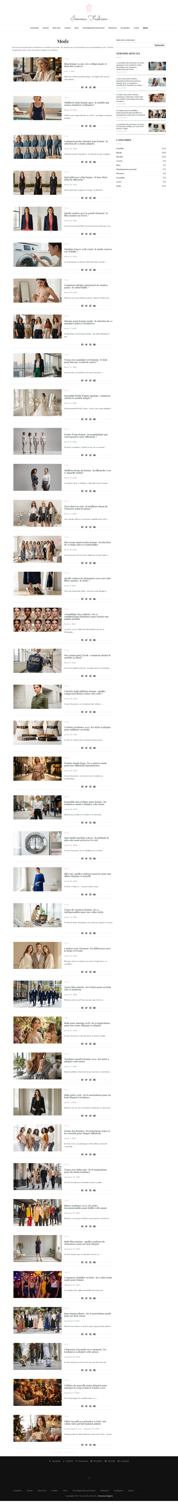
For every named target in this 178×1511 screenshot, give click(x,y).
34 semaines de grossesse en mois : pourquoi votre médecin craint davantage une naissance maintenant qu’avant (130, 65)
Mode (145, 28)
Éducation (112, 28)
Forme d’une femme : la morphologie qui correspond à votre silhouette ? (86, 435)
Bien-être (56, 28)
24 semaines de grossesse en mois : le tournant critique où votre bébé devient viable (130, 126)
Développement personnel (94, 28)
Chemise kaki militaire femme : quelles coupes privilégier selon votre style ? (84, 692)
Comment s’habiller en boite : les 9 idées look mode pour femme (88, 1278)
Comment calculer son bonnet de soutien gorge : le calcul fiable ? (86, 286)
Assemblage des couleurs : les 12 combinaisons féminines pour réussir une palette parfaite (86, 616)
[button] (82, 87)
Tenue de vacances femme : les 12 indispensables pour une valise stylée (83, 911)
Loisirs (136, 28)
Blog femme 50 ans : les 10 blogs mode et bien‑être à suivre (85, 65)
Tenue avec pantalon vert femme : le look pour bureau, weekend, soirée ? (85, 361)
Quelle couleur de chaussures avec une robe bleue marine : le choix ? (87, 579)
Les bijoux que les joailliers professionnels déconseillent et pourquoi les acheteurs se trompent (130, 112)
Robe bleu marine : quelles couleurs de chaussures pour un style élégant (84, 1242)
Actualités (34, 28)
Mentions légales (105, 1496)
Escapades (125, 28)
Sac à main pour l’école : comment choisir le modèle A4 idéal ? (87, 656)
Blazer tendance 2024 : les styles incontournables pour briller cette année (85, 1207)
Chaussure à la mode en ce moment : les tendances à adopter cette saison (85, 1350)
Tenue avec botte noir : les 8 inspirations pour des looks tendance (85, 1171)
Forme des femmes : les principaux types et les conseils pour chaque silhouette (87, 1132)
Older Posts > (70, 1452)
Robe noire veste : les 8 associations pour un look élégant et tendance (87, 1096)
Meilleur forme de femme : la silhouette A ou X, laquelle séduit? (87, 471)
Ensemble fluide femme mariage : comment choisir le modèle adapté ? (87, 397)
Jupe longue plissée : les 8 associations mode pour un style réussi (87, 1314)
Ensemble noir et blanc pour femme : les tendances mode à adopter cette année (85, 803)
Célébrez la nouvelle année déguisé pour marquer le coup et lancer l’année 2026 (85, 1386)
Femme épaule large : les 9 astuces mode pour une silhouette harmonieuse (85, 764)
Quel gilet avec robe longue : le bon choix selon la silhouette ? (86, 178)
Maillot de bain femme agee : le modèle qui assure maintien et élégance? (86, 103)
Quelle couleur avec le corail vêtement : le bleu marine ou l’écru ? (86, 214)
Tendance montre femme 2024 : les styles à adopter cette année (86, 1060)
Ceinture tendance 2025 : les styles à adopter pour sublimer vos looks (87, 728)
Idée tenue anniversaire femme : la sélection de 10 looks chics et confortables (87, 543)
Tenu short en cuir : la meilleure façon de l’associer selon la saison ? (86, 507)
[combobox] (134, 45)
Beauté (46, 28)
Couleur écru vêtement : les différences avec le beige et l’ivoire (87, 949)
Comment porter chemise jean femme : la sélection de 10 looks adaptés (86, 142)
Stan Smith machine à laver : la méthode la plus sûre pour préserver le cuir (86, 839)
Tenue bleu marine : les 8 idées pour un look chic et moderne (87, 988)
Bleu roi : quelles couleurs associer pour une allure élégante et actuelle (87, 875)
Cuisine (67, 28)
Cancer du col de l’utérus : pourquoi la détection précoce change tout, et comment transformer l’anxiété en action (129, 81)
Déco (77, 28)
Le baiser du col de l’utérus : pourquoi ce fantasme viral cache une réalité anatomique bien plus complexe (129, 97)
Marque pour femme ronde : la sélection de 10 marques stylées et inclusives (88, 322)
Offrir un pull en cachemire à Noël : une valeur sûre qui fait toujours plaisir (85, 1422)
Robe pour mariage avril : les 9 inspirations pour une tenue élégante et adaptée (87, 1024)
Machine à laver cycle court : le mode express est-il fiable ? (88, 250)
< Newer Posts (56, 1452)
